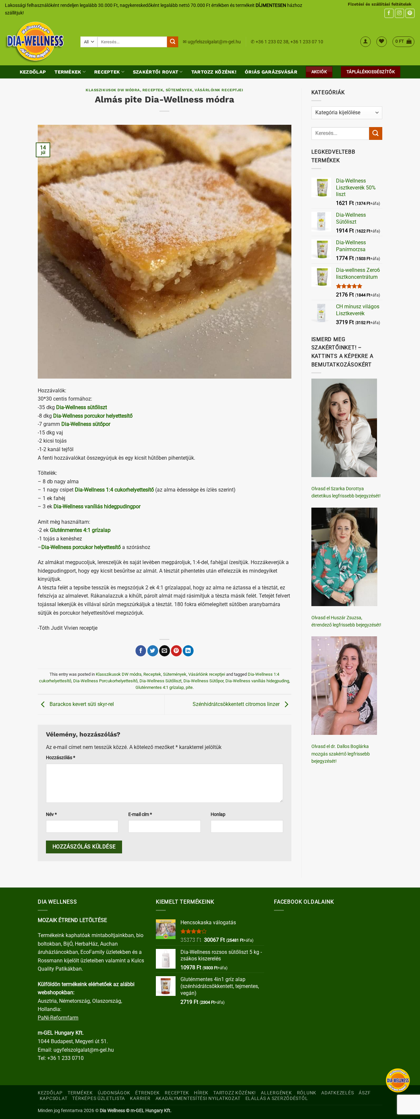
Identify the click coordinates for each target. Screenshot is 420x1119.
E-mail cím (140, 814)
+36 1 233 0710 (65, 1058)
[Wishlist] (381, 41)
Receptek (107, 72)
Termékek (67, 72)
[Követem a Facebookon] (389, 13)
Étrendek (147, 1093)
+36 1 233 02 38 (272, 41)
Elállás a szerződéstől (276, 1098)
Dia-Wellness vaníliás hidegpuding (257, 680)
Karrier (140, 1098)
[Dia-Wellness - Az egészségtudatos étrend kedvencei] (38, 41)
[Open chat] (398, 1080)
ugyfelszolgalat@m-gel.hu (214, 41)
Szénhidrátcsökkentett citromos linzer (237, 704)
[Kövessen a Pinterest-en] (410, 13)
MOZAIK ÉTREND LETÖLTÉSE (72, 920)
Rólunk (306, 1093)
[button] (365, 41)
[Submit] (172, 42)
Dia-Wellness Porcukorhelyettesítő (105, 680)
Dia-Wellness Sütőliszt (160, 680)
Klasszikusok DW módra (113, 90)
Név (51, 814)
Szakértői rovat (155, 72)
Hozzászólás (60, 757)
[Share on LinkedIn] (188, 650)
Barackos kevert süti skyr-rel (81, 704)
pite (189, 687)
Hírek (201, 1093)
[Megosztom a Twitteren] (152, 650)
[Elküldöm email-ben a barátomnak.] (164, 650)
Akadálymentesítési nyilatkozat (198, 1098)
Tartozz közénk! (213, 72)
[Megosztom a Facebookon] (141, 650)
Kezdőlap (33, 72)
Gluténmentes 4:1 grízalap (160, 687)
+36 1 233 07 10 (306, 41)
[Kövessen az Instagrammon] (399, 13)
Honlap (218, 814)
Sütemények (179, 90)
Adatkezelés (337, 1093)
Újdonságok (114, 1093)
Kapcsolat (53, 1098)
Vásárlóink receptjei (219, 90)
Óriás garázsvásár (271, 72)
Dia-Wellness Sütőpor (203, 680)
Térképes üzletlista (98, 1098)
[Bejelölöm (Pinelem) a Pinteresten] (176, 650)
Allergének (276, 1093)
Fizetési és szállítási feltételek (379, 4)
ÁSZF (364, 1093)
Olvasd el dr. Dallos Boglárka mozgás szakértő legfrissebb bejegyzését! (340, 754)
